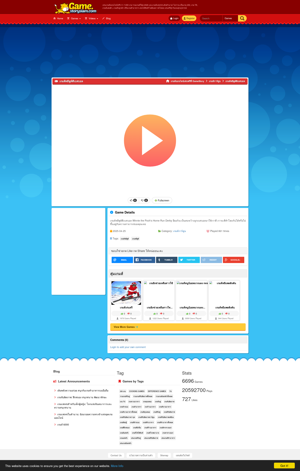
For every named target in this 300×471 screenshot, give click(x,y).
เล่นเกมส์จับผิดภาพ (151, 438)
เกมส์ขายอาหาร (165, 407)
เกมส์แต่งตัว (124, 433)
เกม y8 (122, 401)
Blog (108, 18)
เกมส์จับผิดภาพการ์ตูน (146, 417)
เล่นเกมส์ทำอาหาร (168, 438)
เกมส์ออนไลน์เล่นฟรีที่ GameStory (75, 7)
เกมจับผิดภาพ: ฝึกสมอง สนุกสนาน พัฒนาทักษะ (82, 397)
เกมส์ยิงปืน (137, 427)
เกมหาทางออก (167, 433)
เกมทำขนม (124, 407)
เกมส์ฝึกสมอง (125, 427)
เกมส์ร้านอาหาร (150, 427)
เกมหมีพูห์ (135, 238)
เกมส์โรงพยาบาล (153, 433)
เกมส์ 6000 (63, 424)
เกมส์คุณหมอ (145, 412)
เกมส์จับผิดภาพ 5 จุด (127, 417)
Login (175, 18)
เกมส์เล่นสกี (126, 307)
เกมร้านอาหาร (150, 407)
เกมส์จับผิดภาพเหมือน (166, 417)
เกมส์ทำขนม (134, 422)
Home (59, 18)
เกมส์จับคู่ (156, 412)
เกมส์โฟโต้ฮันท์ (137, 433)
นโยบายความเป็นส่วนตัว (141, 455)
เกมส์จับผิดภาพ (169, 412)
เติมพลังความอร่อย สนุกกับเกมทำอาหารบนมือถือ (82, 390)
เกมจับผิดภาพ (169, 401)
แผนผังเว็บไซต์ (183, 455)
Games (74, 18)
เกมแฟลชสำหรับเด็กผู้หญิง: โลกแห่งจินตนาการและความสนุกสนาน (83, 405)
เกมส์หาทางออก (166, 427)
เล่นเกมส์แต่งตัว (125, 443)
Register (190, 18)
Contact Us (116, 455)
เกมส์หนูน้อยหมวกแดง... (192, 307)
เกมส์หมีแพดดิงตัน (225, 307)
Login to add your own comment (128, 347)
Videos (92, 18)
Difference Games (157, 391)
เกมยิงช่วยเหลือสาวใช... (160, 307)
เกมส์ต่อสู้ (123, 422)
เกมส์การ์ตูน (179, 231)
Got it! (284, 465)
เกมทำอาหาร (136, 407)
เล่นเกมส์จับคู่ (136, 438)
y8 (170, 391)
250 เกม (123, 391)
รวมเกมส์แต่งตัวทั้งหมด (164, 396)
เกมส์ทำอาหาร (148, 422)
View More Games (124, 327)
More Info (117, 466)
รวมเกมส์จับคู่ (125, 396)
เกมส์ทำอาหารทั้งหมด (165, 422)
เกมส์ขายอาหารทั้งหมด (128, 412)
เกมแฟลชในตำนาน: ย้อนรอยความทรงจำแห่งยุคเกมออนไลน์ (83, 415)
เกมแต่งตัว (124, 438)
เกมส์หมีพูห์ (125, 238)
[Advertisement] (150, 53)
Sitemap (164, 455)
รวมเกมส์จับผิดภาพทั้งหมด (142, 396)
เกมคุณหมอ (147, 401)
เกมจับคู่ (158, 401)
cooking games (136, 391)
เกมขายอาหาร (134, 401)
